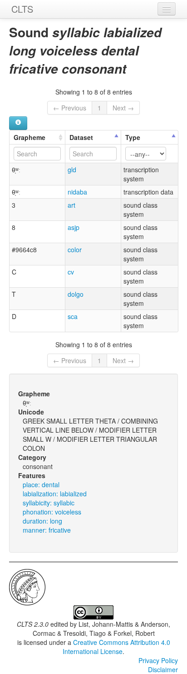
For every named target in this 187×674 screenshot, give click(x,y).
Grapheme (29, 137)
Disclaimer (163, 669)
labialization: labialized (55, 493)
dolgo (76, 294)
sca (73, 316)
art (71, 205)
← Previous (69, 107)
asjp (73, 227)
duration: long (42, 520)
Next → (123, 107)
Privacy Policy (158, 660)
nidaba (77, 191)
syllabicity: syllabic (48, 502)
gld (72, 169)
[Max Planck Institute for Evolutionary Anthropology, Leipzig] (27, 586)
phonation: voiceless (52, 511)
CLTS (22, 8)
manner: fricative (47, 529)
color (75, 249)
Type (132, 137)
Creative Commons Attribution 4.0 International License (116, 647)
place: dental (41, 484)
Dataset (81, 137)
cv (71, 271)
